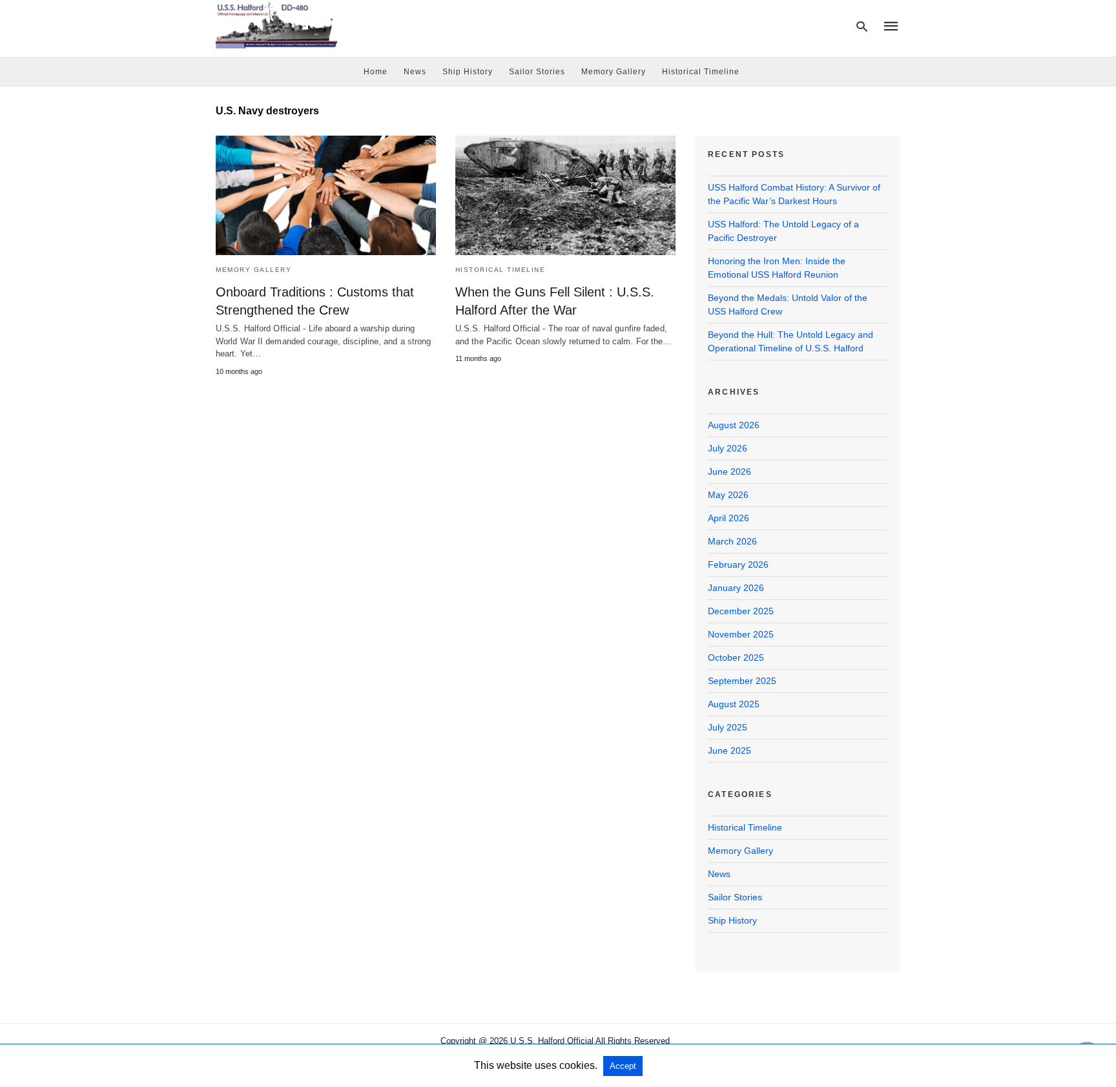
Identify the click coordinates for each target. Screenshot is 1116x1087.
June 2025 (729, 750)
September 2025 (742, 681)
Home (376, 71)
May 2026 (728, 495)
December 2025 (741, 611)
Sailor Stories (537, 71)
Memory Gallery (613, 71)
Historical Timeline (700, 71)
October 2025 (736, 657)
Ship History (467, 71)
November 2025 (741, 634)
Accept (623, 1066)
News (415, 71)
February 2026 (738, 564)
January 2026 (736, 588)
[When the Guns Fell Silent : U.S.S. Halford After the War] (565, 195)
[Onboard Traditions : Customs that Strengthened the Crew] (326, 195)
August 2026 (734, 425)
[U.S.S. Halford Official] (276, 24)
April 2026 (728, 518)
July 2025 (727, 727)
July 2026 (727, 448)
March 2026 (732, 541)
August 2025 (734, 704)
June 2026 (729, 471)
